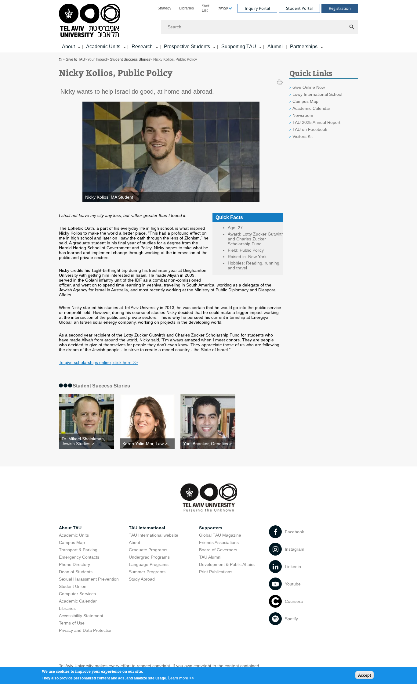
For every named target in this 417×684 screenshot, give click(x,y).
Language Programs (149, 564)
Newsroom (302, 115)
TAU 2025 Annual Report (316, 122)
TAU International (147, 527)
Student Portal (299, 8)
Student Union (72, 586)
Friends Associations (219, 542)
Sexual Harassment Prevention (89, 579)
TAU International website (153, 535)
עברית (223, 8)
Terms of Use (72, 623)
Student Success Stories (130, 59)
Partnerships (303, 46)
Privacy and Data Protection (86, 630)
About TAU (70, 527)
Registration (340, 8)
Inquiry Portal (257, 8)
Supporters (210, 527)
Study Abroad (142, 579)
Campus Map (305, 101)
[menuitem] (164, 8)
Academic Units (103, 46)
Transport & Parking (78, 549)
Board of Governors (218, 549)
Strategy (164, 8)
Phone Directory (74, 564)
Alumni (275, 46)
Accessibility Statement (81, 615)
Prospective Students (187, 46)
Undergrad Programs (149, 557)
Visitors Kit (302, 136)
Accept (364, 675)
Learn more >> (181, 677)
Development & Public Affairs (227, 564)
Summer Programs (147, 571)
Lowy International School (317, 94)
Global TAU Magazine (220, 535)
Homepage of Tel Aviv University (61, 59)
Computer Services (77, 593)
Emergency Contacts (79, 557)
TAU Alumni (210, 557)
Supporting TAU (238, 46)
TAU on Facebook (309, 129)
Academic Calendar (311, 108)
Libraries (186, 8)
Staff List (205, 8)
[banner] (208, 26)
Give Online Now (308, 87)
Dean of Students (75, 571)
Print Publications (215, 571)
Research (142, 46)
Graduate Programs (148, 549)
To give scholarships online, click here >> (98, 362)
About (134, 542)
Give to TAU (75, 59)
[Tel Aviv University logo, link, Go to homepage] (90, 21)
